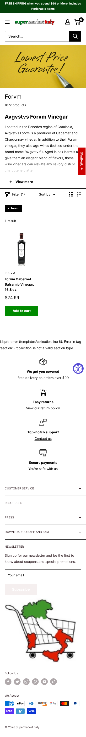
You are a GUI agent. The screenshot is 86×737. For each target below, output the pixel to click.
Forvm (10, 273)
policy (55, 408)
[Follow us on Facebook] (8, 681)
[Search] (75, 36)
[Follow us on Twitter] (17, 681)
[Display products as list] (79, 194)
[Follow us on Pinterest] (35, 681)
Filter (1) (18, 194)
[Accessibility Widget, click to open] (78, 368)
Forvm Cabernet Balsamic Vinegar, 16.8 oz (19, 284)
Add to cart (22, 311)
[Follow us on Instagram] (26, 681)
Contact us (43, 438)
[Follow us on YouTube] (44, 681)
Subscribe (21, 589)
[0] (77, 22)
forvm (15, 208)
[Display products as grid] (71, 194)
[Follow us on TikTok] (53, 681)
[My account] (67, 21)
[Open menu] (7, 22)
